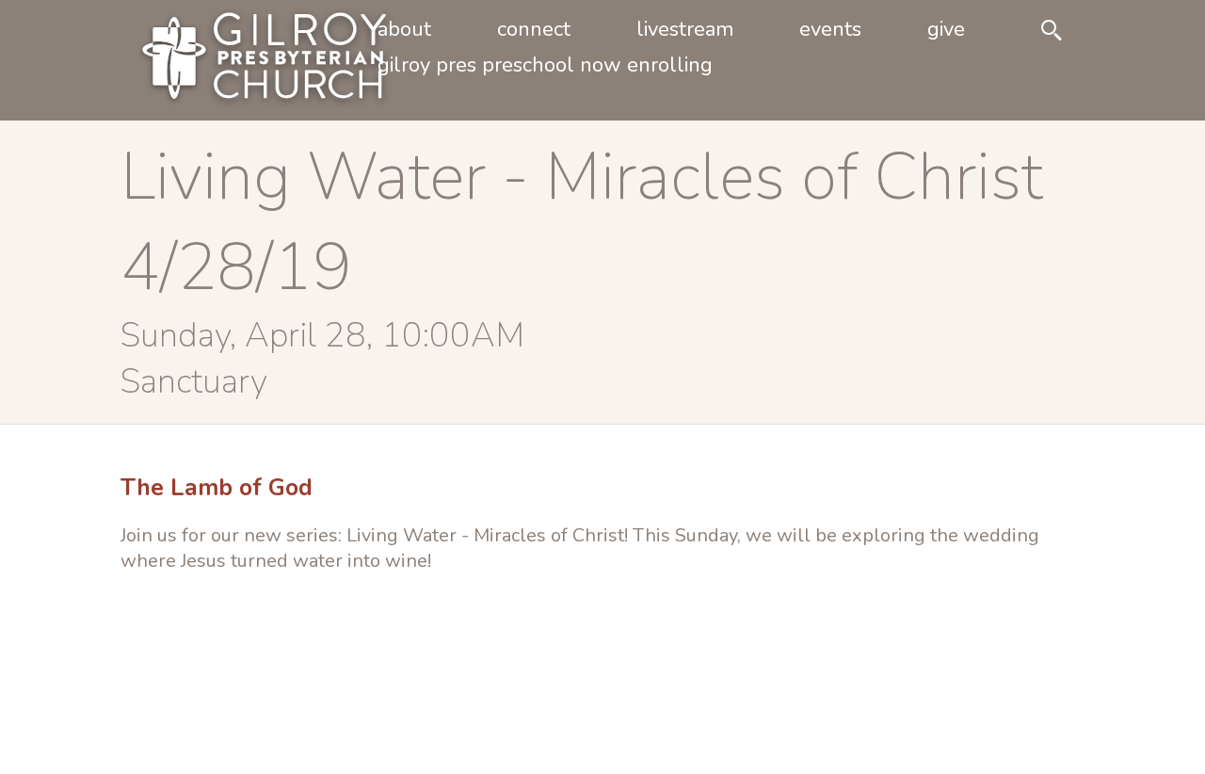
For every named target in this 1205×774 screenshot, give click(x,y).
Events (830, 29)
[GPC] (233, 60)
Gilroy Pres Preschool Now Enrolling (545, 65)
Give (946, 29)
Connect (533, 29)
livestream (684, 29)
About (404, 29)
